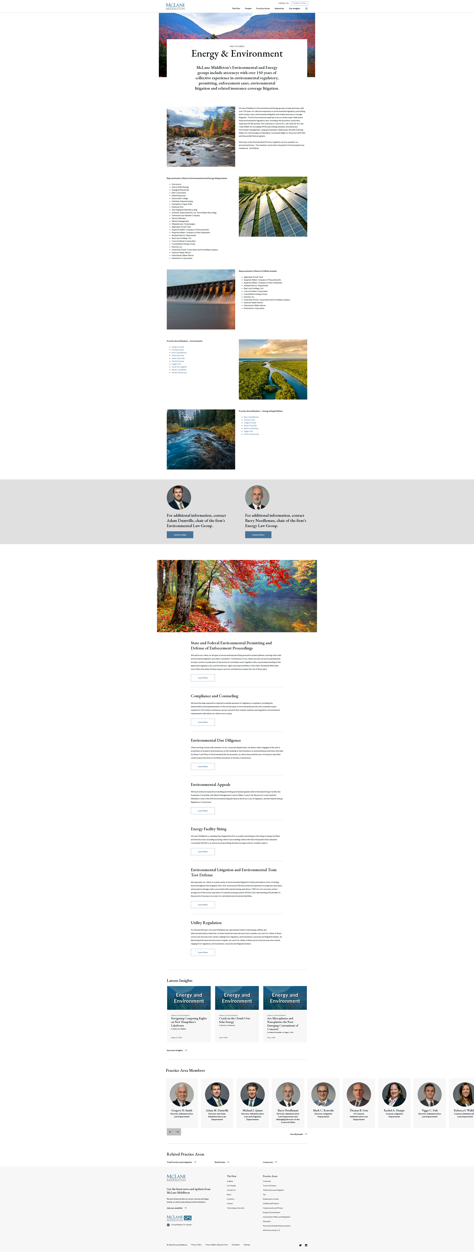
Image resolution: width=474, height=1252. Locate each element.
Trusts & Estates (269, 1186)
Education (267, 1221)
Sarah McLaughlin (179, 367)
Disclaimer (236, 1245)
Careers (230, 1203)
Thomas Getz (249, 420)
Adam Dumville (178, 358)
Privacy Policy (196, 1245)
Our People (231, 1186)
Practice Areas (270, 1176)
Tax (264, 1194)
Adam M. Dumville (275, 1032)
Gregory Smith (178, 347)
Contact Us (283, 3)
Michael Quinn (178, 349)
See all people (298, 1134)
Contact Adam (180, 535)
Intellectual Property (271, 1203)
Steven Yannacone (179, 372)
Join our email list (177, 1208)
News (229, 1194)
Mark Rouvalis (178, 355)
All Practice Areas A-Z (271, 1230)
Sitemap (247, 1245)
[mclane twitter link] (300, 1245)
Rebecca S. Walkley (179, 1029)
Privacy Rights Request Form (217, 1245)
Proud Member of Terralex (181, 1225)
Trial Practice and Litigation (181, 1162)
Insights (230, 1181)
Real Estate (222, 1162)
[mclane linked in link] (306, 1245)
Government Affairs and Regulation (276, 1217)
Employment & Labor (271, 1199)
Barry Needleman (179, 352)
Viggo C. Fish (288, 1032)
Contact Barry (258, 535)
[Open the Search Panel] (305, 8)
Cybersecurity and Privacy (273, 1208)
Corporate (270, 1162)
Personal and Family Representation (277, 1226)
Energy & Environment (180, 1015)
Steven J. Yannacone (228, 1025)
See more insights (177, 1050)
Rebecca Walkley (179, 369)
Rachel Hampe (178, 361)
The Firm (231, 1176)
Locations (230, 1199)
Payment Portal (299, 3)
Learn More (203, 678)
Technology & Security (235, 1208)
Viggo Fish (176, 364)
